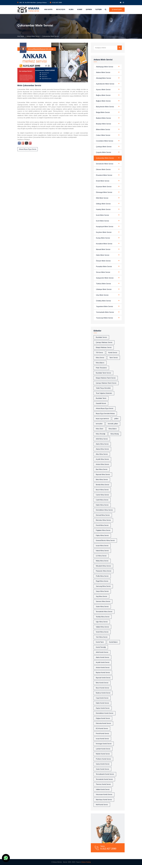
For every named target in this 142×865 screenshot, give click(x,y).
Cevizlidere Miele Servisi (104, 141)
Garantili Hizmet (101, 403)
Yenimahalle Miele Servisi (105, 312)
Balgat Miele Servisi (103, 112)
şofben (116, 418)
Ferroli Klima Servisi (102, 525)
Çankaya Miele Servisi (103, 146)
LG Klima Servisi (101, 556)
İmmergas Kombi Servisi (103, 743)
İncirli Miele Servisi (102, 221)
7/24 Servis (99, 352)
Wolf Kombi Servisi (102, 804)
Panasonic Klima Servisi (103, 571)
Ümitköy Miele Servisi (103, 301)
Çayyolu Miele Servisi (103, 152)
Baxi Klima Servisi (101, 469)
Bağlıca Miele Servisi (103, 95)
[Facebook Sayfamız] (121, 2)
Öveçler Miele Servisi (103, 261)
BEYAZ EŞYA (60, 9)
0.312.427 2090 (57, 2)
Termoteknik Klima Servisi (104, 611)
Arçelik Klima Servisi (102, 459)
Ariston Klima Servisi (102, 464)
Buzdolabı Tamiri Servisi (103, 373)
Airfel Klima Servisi (102, 439)
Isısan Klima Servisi (102, 545)
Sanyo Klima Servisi (102, 591)
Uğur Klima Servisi (102, 622)
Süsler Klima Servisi (102, 606)
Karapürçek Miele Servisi (104, 226)
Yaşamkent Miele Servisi (104, 306)
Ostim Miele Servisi (102, 255)
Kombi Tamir (100, 642)
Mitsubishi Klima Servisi (103, 566)
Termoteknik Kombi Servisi (104, 779)
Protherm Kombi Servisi (103, 759)
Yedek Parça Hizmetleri (103, 388)
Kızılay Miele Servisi (103, 238)
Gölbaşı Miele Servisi (103, 204)
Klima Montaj (115, 434)
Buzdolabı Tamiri (101, 398)
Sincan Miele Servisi (103, 272)
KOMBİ (79, 9)
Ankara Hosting (86, 862)
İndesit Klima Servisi (102, 550)
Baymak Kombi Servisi (103, 677)
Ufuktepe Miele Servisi (103, 289)
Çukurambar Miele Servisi (105, 158)
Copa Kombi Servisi (102, 698)
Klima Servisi (100, 357)
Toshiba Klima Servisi (102, 616)
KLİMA (71, 9)
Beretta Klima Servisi (102, 484)
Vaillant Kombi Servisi (102, 789)
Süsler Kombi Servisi (102, 769)
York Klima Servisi (101, 637)
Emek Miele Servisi (102, 181)
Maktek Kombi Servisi (103, 754)
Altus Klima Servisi (102, 454)
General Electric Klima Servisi (105, 540)
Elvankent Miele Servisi (104, 175)
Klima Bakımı (100, 363)
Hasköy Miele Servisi (103, 209)
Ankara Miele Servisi (33, 36)
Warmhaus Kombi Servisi (104, 799)
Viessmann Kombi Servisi (104, 794)
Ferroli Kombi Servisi (102, 733)
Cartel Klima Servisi (102, 500)
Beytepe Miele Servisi (103, 124)
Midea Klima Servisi (102, 561)
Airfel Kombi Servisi (102, 652)
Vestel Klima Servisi (102, 632)
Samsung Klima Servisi (103, 586)
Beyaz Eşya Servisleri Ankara (105, 413)
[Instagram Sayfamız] (123, 2)
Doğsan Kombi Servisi (103, 718)
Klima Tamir (99, 429)
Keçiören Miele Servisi (103, 232)
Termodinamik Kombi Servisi (105, 774)
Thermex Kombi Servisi (103, 784)
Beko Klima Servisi (102, 479)
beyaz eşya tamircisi (102, 418)
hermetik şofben (113, 423)
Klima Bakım (113, 429)
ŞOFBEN (89, 9)
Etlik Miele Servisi (102, 198)
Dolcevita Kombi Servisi (103, 723)
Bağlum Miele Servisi (103, 101)
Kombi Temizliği (101, 647)
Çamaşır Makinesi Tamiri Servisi (106, 383)
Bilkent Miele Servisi (103, 129)
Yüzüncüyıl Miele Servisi (104, 318)
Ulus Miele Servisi (102, 295)
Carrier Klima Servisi (102, 495)
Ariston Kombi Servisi (102, 667)
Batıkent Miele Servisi (103, 118)
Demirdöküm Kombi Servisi (104, 713)
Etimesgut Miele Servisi (104, 192)
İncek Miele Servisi (102, 215)
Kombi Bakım (113, 642)
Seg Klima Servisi (101, 596)
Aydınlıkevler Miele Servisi (105, 84)
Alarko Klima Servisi (102, 444)
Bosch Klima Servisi (102, 489)
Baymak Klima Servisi (103, 474)
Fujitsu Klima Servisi (102, 535)
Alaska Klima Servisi (102, 449)
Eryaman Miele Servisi (103, 186)
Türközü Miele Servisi (103, 283)
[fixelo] (28, 9)
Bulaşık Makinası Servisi (103, 347)
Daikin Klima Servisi (102, 505)
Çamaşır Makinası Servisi (104, 342)
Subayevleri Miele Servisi (105, 278)
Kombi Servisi (112, 352)
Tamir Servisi (113, 357)
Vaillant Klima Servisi (102, 627)
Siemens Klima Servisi (103, 601)
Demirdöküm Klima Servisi (104, 510)
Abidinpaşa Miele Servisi (104, 67)
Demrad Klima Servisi (103, 515)
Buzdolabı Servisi (101, 337)
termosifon (99, 423)
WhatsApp (117, 9)
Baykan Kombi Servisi (103, 672)
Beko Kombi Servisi (102, 682)
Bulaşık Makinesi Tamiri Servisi (106, 378)
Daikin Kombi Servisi (102, 703)
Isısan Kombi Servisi (102, 738)
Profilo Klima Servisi (102, 576)
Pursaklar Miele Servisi (104, 266)
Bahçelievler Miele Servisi (105, 106)
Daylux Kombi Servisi (102, 708)
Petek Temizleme (101, 368)
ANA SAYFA (48, 9)
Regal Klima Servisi (102, 581)
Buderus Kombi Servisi (103, 693)
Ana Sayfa (20, 36)
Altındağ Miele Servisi (103, 78)
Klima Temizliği (100, 434)
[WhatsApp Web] (6, 858)
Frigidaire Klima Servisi (103, 530)
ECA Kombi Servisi (102, 728)
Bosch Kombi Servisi (102, 688)
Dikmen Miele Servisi (103, 169)
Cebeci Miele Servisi (103, 135)
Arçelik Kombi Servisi (102, 662)
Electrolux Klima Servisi (103, 520)
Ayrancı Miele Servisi (103, 89)
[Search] (119, 47)
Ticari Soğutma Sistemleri (104, 393)
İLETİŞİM (99, 9)
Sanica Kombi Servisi (102, 764)
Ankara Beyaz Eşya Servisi (27, 149)
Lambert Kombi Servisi (103, 749)
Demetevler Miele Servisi (104, 164)
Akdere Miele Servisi (103, 72)
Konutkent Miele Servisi (104, 244)
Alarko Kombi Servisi (102, 657)
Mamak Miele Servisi (103, 249)
